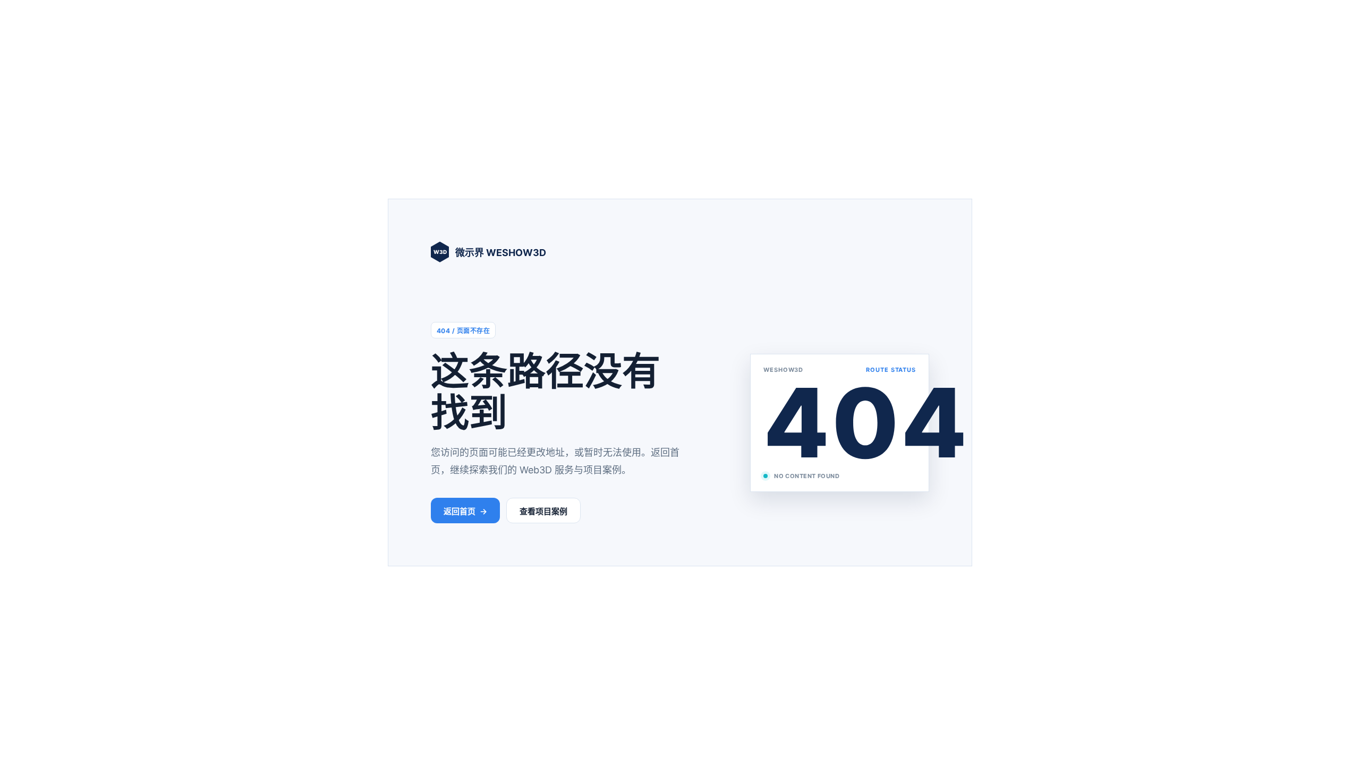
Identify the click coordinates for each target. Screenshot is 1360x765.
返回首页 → (465, 511)
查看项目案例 (543, 511)
